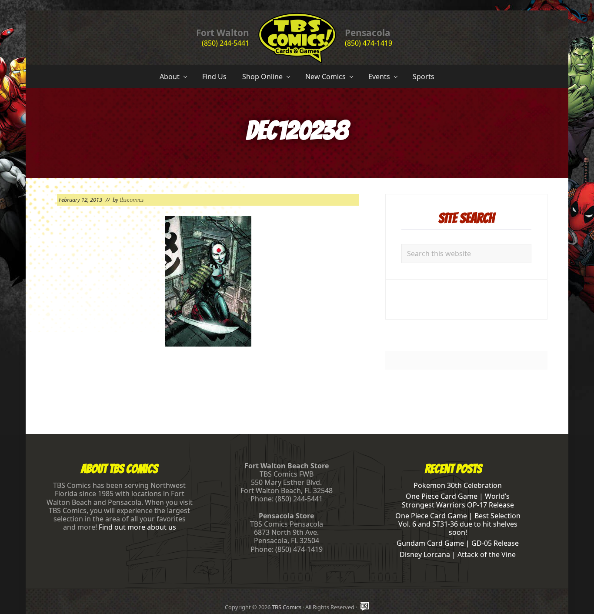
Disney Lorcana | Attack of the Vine (458, 554)
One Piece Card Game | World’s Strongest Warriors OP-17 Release (458, 500)
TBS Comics (286, 607)
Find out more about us (137, 527)
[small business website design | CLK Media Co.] (364, 606)
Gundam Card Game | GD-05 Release (458, 543)
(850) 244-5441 (225, 43)
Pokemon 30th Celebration (458, 485)
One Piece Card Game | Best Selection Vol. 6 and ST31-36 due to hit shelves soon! (458, 524)
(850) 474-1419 (368, 43)
